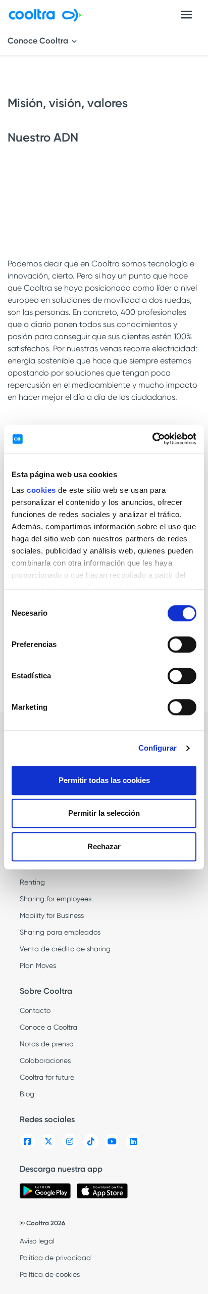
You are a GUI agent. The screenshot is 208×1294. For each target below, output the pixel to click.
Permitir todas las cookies (104, 780)
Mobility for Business (52, 915)
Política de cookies (50, 1274)
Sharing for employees (55, 899)
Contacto (35, 1010)
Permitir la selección (104, 813)
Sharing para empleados (60, 932)
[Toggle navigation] (186, 14)
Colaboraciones (45, 1060)
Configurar (157, 748)
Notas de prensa (47, 1044)
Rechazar (104, 846)
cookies (41, 490)
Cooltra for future (47, 1077)
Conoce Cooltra (39, 40)
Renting (32, 882)
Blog (27, 1094)
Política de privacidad (55, 1258)
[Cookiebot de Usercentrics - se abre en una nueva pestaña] (152, 438)
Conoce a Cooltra (48, 1027)
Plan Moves (38, 965)
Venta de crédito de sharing (65, 949)
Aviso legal (37, 1241)
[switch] (182, 644)
